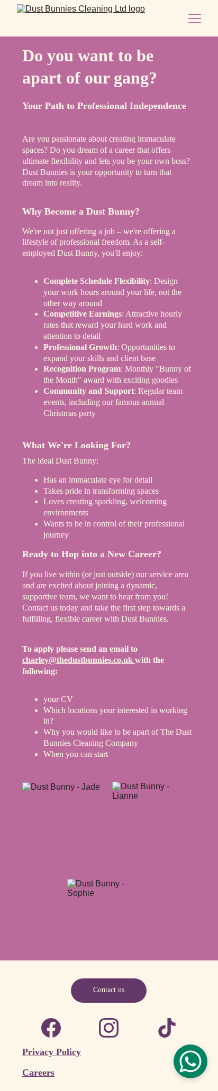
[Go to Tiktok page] (167, 1028)
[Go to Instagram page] (109, 1028)
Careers (38, 1072)
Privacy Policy (51, 1052)
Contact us (108, 990)
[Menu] (194, 18)
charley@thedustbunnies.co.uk (78, 659)
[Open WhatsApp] (190, 1061)
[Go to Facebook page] (51, 1028)
